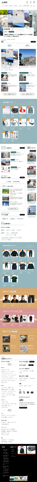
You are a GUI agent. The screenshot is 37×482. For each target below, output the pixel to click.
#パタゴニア (33, 88)
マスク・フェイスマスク (11, 380)
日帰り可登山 (12, 189)
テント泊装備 (12, 389)
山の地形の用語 (5, 470)
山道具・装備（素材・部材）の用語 (6, 461)
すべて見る (31, 361)
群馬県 (19, 189)
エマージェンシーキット (12, 391)
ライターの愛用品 (4, 417)
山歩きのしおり (4, 439)
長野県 (11, 191)
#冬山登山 (8, 39)
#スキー (5, 39)
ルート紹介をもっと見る (12, 208)
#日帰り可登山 (13, 39)
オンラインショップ (29, 102)
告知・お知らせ (25, 370)
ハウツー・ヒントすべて (5, 434)
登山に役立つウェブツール (6, 429)
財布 (12, 403)
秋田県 (16, 201)
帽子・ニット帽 (4, 380)
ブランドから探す (5, 237)
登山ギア (11, 5)
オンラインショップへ (23, 407)
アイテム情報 (31, 370)
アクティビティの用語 (6, 464)
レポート (20, 5)
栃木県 (16, 189)
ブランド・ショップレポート (11, 415)
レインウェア (12, 371)
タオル (15, 403)
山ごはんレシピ (4, 422)
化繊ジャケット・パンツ (5, 371)
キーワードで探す (18, 237)
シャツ (12, 373)
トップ (3, 5)
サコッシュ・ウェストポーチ (6, 403)
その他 (3, 405)
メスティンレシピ (13, 422)
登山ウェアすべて (4, 382)
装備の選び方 (13, 429)
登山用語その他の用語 (6, 476)
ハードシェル (11, 376)
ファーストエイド (4, 391)
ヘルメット (3, 394)
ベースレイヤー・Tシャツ (5, 373)
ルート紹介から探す (32, 378)
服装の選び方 (9, 431)
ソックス (15, 378)
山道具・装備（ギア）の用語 (6, 450)
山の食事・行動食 (26, 5)
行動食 (9, 422)
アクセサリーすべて (5, 407)
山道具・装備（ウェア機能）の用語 (6, 458)
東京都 (14, 190)
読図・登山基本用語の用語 (6, 467)
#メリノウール (29, 88)
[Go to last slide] (1, 300)
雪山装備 (13, 394)
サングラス (3, 401)
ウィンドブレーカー (5, 376)
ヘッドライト (4, 393)
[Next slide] (36, 300)
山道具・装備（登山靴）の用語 (6, 456)
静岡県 (14, 191)
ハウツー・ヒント (32, 5)
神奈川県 (17, 190)
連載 (15, 234)
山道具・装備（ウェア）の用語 (6, 453)
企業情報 (12, 449)
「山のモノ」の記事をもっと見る (27, 94)
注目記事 (8, 239)
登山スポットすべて (22, 380)
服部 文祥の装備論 (4, 441)
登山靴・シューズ (11, 387)
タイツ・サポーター (10, 378)
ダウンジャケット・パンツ (6, 369)
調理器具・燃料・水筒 (5, 389)
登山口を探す (17, 181)
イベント (21, 370)
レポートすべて (10, 417)
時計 (7, 401)
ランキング (4, 239)
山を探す (9, 181)
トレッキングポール (10, 393)
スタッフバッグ (8, 394)
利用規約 (12, 451)
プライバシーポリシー (14, 454)
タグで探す (12, 237)
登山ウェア (7, 5)
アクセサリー (16, 5)
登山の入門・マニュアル (5, 432)
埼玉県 (22, 189)
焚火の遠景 (10, 441)
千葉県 (11, 190)
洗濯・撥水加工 (14, 431)
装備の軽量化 (4, 431)
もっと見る (32, 41)
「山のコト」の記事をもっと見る (9, 94)
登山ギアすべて (4, 396)
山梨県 (20, 190)
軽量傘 (6, 405)
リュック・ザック (4, 387)
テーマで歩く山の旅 (11, 439)
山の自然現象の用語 (6, 473)
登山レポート (4, 415)
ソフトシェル (4, 378)
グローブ (9, 405)
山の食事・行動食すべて (5, 424)
